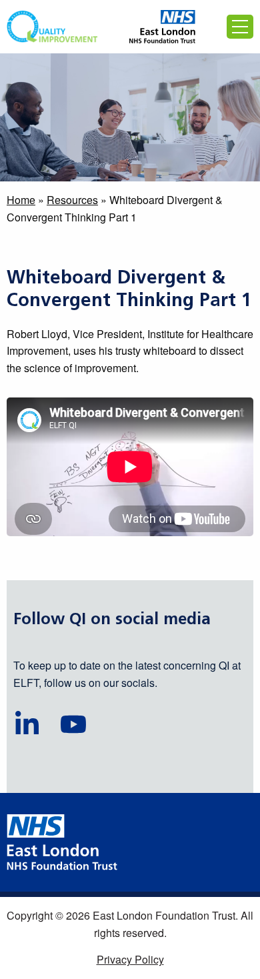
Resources (72, 199)
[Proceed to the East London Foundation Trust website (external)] (162, 26)
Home (21, 199)
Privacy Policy (130, 959)
